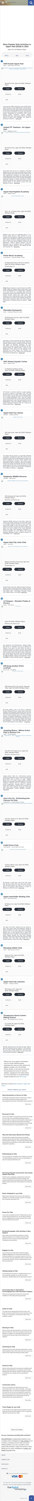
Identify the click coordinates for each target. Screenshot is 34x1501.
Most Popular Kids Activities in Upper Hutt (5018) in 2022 (17, 45)
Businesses (4, 1464)
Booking (20, 88)
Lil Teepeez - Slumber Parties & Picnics (16, 602)
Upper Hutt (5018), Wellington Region (15, 621)
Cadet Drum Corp (10, 845)
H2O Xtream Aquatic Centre (15, 362)
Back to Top (23, 1498)
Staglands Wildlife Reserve (15, 476)
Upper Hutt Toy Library (13, 413)
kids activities (25, 1441)
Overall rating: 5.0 (10, 266)
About (3, 1455)
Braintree (24, 1473)
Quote (8, 88)
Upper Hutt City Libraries (14, 982)
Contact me (8, 94)
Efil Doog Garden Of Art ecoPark (13, 667)
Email (19, 94)
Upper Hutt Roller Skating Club (16, 897)
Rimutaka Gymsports (12, 310)
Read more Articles (17, 1430)
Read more (18, 118)
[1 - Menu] (3, 3)
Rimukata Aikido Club (12, 948)
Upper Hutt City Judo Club (14, 542)
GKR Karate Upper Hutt (13, 64)
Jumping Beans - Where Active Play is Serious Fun (16, 731)
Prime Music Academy (13, 256)
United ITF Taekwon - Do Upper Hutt (16, 128)
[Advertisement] (17, 24)
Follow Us (4, 1468)
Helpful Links (5, 1459)
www (6, 99)
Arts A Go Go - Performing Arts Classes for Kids (16, 799)
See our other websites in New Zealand (20, 1484)
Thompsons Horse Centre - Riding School (15, 1016)
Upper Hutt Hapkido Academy (16, 192)
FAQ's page (22, 1076)
